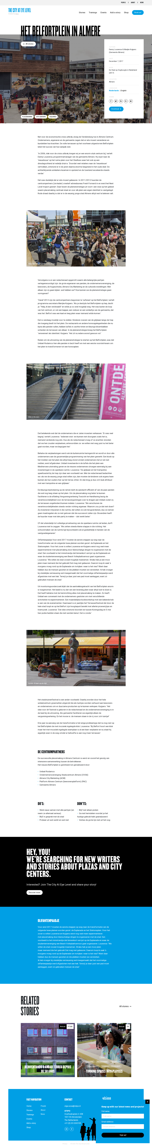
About (133, 3)
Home (28, 1106)
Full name (105, 1111)
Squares (53, 117)
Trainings (93, 12)
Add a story (115, 12)
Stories (82, 12)
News (142, 3)
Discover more (34, 892)
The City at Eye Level (19, 10)
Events (104, 12)
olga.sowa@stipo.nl (72, 1106)
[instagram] (66, 1129)
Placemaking (27, 117)
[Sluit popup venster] (147, 1102)
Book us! (137, 12)
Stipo (17, 14)
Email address (107, 1122)
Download (115, 109)
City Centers (41, 117)
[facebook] (72, 1129)
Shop (126, 12)
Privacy (65, 1144)
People (123, 3)
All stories (29, 44)
